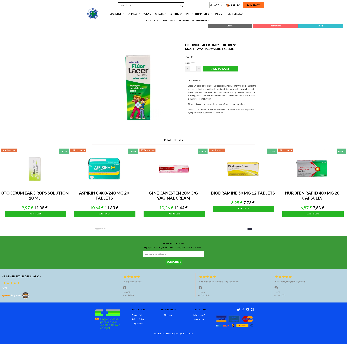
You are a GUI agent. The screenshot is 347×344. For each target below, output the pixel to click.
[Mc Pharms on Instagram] (252, 309)
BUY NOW (253, 5)
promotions (275, 25)
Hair (187, 14)
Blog (320, 25)
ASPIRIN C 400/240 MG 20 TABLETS (104, 169)
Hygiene (146, 14)
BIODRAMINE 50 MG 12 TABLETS (243, 169)
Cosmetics (115, 14)
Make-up (218, 14)
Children (160, 14)
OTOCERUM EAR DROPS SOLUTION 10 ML (35, 169)
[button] (250, 229)
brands (230, 25)
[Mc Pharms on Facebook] (243, 309)
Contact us (199, 319)
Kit (148, 20)
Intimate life (202, 14)
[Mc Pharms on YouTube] (248, 309)
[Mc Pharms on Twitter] (238, 309)
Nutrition (175, 14)
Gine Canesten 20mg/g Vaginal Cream (173, 169)
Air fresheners (186, 20)
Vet (156, 20)
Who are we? (199, 315)
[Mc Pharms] (92, 13)
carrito (233, 5)
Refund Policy (138, 319)
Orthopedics (235, 14)
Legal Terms (138, 323)
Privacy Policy (137, 315)
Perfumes (168, 20)
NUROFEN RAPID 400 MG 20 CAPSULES (312, 169)
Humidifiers (202, 20)
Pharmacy (131, 14)
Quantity (190, 63)
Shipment (168, 315)
